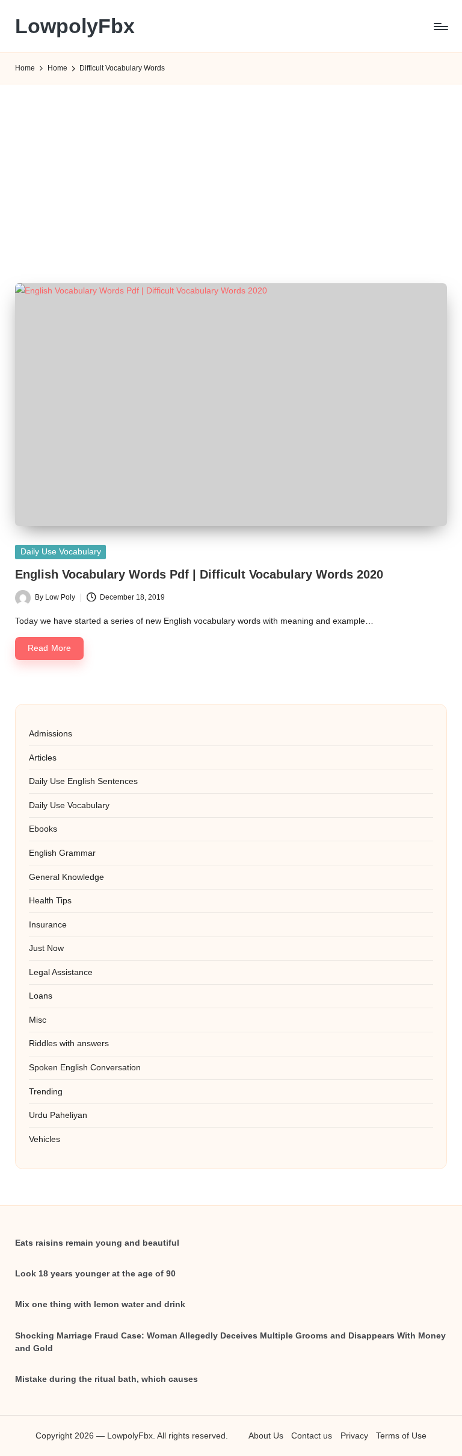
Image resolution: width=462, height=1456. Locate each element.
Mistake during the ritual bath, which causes (106, 1379)
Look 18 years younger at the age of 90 (95, 1273)
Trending (46, 1091)
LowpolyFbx (75, 26)
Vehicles (44, 1139)
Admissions (50, 733)
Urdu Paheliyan (58, 1115)
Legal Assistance (61, 972)
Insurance (48, 924)
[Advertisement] (231, 169)
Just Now (46, 948)
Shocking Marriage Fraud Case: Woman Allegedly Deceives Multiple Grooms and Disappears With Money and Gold (230, 1342)
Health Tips (50, 900)
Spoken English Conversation (85, 1067)
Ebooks (43, 828)
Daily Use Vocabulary (60, 551)
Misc (37, 1020)
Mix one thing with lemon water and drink (100, 1304)
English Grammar (62, 853)
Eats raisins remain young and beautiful (97, 1242)
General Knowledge (66, 877)
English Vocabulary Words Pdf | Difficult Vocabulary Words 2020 (199, 574)
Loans (40, 995)
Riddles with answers (69, 1043)
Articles (43, 757)
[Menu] (440, 26)
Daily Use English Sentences (83, 781)
